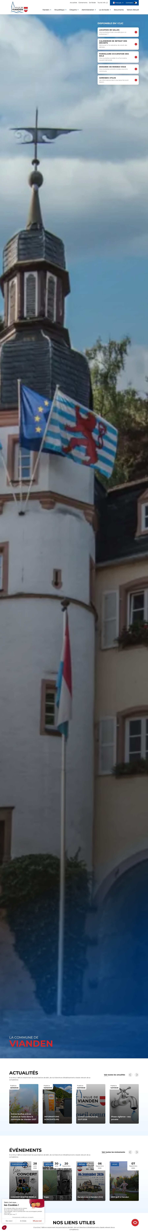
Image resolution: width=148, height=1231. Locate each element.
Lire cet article (23, 1104)
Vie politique (59, 10)
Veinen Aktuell (133, 10)
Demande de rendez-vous (113, 69)
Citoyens (73, 10)
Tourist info (102, 3)
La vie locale (104, 10)
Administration (88, 10)
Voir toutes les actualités (114, 1075)
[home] (14, 9)
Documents (119, 10)
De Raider (92, 3)
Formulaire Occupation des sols (114, 57)
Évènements (83, 3)
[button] (118, 2)
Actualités (73, 3)
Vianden (45, 10)
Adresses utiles (114, 80)
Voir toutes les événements (113, 1152)
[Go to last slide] (130, 1075)
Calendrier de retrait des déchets (113, 44)
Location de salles (112, 32)
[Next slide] (137, 1075)
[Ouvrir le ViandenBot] (135, 1222)
